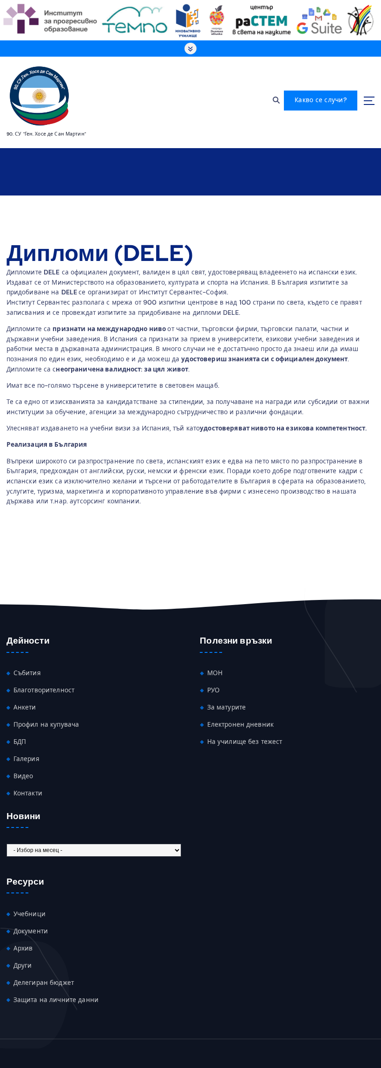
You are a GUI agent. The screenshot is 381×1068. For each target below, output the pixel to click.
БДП (19, 742)
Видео (23, 776)
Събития (27, 673)
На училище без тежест (244, 742)
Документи (30, 931)
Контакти (27, 793)
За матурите (226, 707)
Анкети (24, 707)
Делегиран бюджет (43, 983)
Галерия (26, 759)
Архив (23, 948)
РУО (213, 690)
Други (22, 966)
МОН (215, 673)
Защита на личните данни (56, 1000)
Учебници (29, 914)
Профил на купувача (46, 725)
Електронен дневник (240, 725)
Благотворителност (43, 690)
